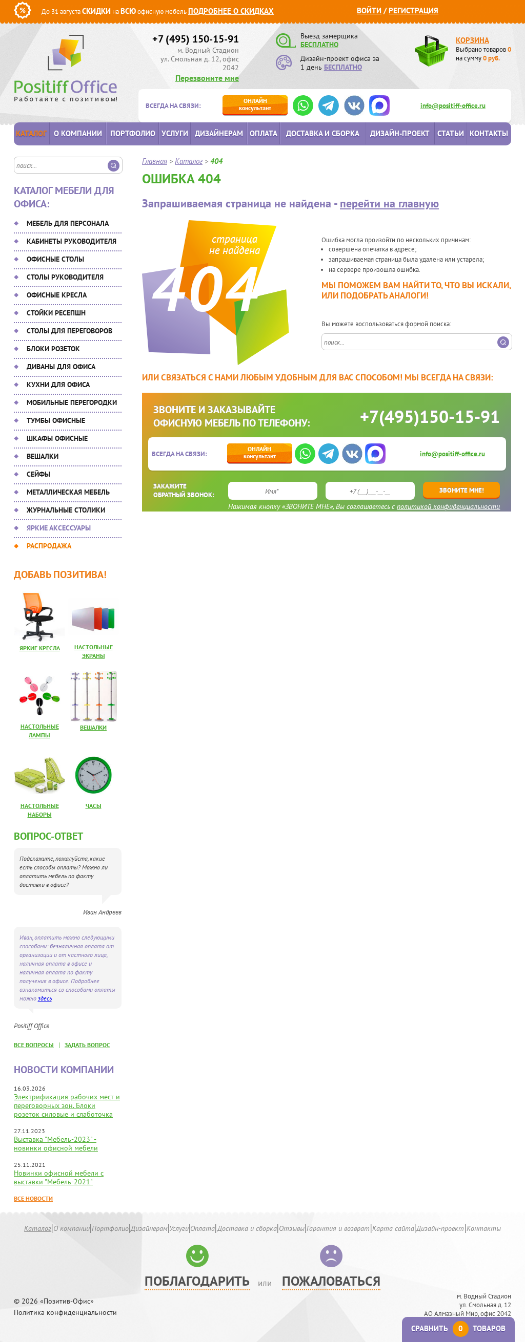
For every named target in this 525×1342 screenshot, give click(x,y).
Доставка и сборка (322, 133)
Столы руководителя (65, 277)
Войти (369, 10)
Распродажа (49, 545)
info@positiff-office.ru (453, 105)
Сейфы (38, 474)
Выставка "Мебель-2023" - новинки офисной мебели (56, 1144)
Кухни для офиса (58, 384)
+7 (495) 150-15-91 (195, 39)
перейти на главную (389, 203)
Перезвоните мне (207, 78)
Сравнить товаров (458, 1328)
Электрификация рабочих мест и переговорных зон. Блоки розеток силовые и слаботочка (67, 1105)
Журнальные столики (66, 510)
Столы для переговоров (69, 330)
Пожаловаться (331, 1280)
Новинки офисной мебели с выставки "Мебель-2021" (59, 1177)
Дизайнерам (219, 133)
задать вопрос (87, 1045)
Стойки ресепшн (56, 312)
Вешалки (42, 456)
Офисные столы (55, 259)
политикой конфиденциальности (448, 506)
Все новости (33, 1198)
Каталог (31, 133)
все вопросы (34, 1045)
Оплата (263, 133)
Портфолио (132, 133)
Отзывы (292, 1228)
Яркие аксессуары (59, 527)
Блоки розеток (53, 348)
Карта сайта (393, 1228)
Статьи (450, 133)
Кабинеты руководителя (71, 241)
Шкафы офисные (57, 438)
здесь (45, 998)
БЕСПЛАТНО (319, 44)
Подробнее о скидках (231, 11)
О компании (78, 133)
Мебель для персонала (68, 223)
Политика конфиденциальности (65, 1312)
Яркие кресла (39, 648)
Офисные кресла (57, 295)
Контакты (489, 133)
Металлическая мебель (68, 492)
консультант (255, 104)
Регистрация (413, 10)
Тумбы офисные (56, 420)
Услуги (174, 133)
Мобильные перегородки (72, 402)
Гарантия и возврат (338, 1228)
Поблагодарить (197, 1280)
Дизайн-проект (400, 133)
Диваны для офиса (61, 366)
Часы (94, 806)
